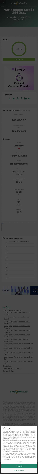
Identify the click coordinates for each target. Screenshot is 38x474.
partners (13, 431)
